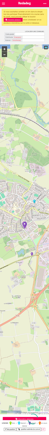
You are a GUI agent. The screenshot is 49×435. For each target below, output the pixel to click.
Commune (13, 37)
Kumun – (13, 40)
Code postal (9, 34)
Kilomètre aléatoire (14, 20)
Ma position (11, 429)
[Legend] (46, 47)
